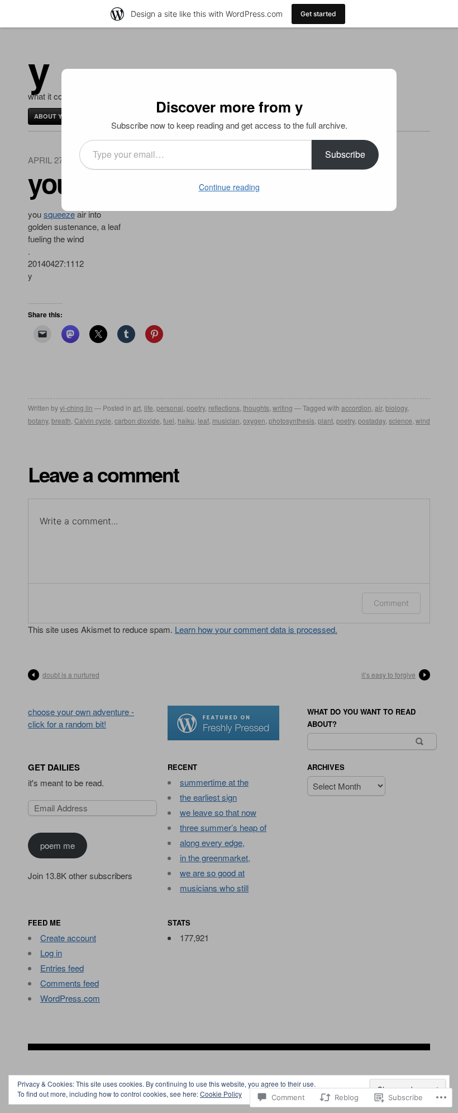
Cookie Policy (221, 1093)
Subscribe (345, 154)
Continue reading (229, 186)
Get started (318, 14)
